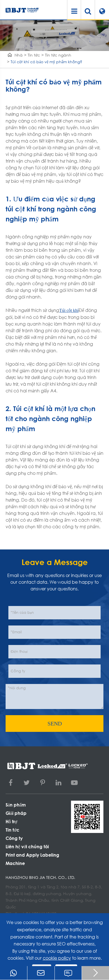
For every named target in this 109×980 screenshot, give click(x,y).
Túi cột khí (69, 310)
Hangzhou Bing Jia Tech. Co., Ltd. (40, 877)
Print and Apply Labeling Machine (32, 859)
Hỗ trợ (11, 821)
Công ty (14, 838)
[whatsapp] (13, 973)
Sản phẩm (16, 804)
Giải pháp (16, 813)
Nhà (19, 55)
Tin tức (34, 55)
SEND (55, 723)
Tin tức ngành (58, 55)
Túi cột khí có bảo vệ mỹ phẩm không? (46, 61)
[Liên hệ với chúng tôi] (68, 973)
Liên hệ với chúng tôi (27, 846)
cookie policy (57, 958)
